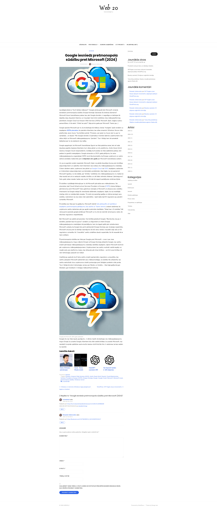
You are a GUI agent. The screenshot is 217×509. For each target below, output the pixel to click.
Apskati (130, 184)
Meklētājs (130, 51)
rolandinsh (66, 399)
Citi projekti (119, 44)
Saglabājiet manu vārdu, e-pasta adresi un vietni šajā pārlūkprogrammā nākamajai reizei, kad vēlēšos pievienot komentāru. (90, 487)
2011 (129, 167)
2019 (129, 149)
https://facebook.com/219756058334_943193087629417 (84, 419)
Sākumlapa (83, 44)
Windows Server (80, 380)
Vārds (61, 461)
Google (95, 378)
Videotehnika (131, 210)
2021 (129, 142)
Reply (62, 409)
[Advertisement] (108, 25)
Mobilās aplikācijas (133, 195)
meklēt (154, 54)
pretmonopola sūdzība (67, 380)
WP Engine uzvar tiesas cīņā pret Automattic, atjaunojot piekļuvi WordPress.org (143, 93)
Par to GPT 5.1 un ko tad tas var (136, 62)
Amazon (68, 376)
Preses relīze (131, 199)
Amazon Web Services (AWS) (80, 376)
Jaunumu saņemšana (106, 44)
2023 (129, 138)
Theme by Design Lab (152, 505)
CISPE (107, 186)
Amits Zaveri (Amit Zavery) (98, 376)
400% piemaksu (72, 130)
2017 (129, 156)
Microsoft (110, 378)
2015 (129, 164)
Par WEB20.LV (93, 44)
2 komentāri (66, 381)
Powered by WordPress (137, 505)
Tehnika (130, 206)
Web (129, 213)
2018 (129, 153)
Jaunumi (91, 51)
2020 (129, 145)
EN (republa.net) (132, 44)
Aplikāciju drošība (132, 180)
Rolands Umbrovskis (96, 64)
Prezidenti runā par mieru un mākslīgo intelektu (140, 66)
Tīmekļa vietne (64, 476)
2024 (129, 134)
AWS (106, 168)
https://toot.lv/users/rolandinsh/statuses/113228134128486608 (85, 404)
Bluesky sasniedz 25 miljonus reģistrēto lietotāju (141, 75)
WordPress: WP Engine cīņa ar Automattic (109, 387)
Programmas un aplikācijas (135, 202)
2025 (129, 131)
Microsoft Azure (118, 378)
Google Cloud (97, 168)
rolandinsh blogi (82, 406)
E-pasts (62, 468)
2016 (129, 160)
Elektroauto (131, 188)
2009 (129, 171)
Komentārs (63, 436)
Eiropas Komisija (88, 378)
